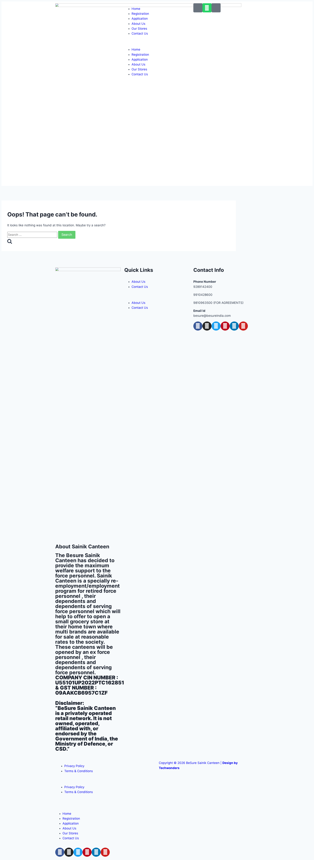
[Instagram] (207, 326)
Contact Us (140, 33)
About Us (138, 23)
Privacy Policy (74, 766)
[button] (157, 41)
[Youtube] (243, 326)
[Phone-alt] (197, 7)
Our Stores (139, 28)
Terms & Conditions (78, 771)
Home (136, 9)
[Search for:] (32, 235)
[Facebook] (197, 326)
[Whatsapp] (207, 7)
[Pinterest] (225, 326)
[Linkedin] (234, 326)
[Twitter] (216, 326)
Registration (140, 13)
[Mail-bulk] (216, 7)
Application (140, 18)
